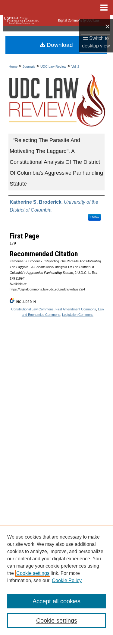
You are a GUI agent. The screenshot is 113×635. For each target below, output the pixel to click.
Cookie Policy (67, 580)
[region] (56, 580)
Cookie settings (32, 573)
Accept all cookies (56, 601)
